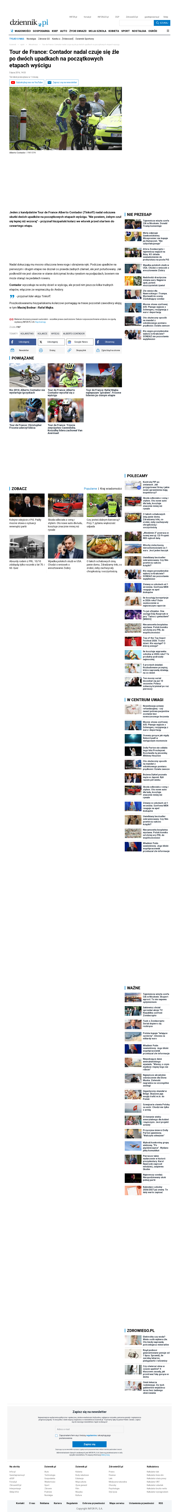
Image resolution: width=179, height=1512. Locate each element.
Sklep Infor (14, 1492)
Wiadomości (49, 1482)
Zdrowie (48, 1488)
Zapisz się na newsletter (65, 82)
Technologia (49, 1475)
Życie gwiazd (81, 1485)
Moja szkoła (81, 1482)
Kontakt (20, 1503)
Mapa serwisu (116, 1503)
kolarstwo (27, 333)
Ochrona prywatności (93, 1503)
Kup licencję (40, 322)
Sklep (165, 17)
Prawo (112, 1472)
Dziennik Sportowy (85, 38)
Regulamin (72, 1503)
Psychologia (114, 1488)
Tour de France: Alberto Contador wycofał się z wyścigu (61, 393)
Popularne (90, 488)
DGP (117, 17)
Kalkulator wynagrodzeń (157, 1492)
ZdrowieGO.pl (132, 17)
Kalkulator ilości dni (155, 1475)
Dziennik (12, 45)
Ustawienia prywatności (141, 1503)
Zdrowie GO (44, 38)
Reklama (44, 1503)
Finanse (112, 1475)
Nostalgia (31, 38)
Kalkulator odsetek (155, 1485)
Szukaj (164, 23)
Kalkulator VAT (153, 1482)
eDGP (12, 1478)
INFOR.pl (73, 17)
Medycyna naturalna (118, 1482)
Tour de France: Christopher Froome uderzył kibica (25, 426)
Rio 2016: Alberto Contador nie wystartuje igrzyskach (27, 391)
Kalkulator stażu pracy (156, 1478)
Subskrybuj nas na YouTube (29, 82)
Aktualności (33, 45)
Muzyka (79, 1492)
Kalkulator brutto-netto (157, 1488)
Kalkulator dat (153, 1472)
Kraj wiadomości (111, 488)
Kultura (79, 1495)
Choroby (112, 1485)
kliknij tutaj (105, 1455)
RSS (161, 1503)
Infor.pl (13, 1472)
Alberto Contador (74, 333)
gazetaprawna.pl (152, 17)
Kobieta (79, 1472)
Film (77, 1488)
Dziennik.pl (50, 1466)
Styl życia (113, 1492)
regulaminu (91, 1435)
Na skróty (15, 1466)
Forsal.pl (13, 1482)
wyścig (55, 333)
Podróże (48, 1492)
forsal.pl (87, 17)
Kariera (58, 1503)
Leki (110, 1478)
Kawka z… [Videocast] (62, 38)
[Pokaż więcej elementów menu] (167, 31)
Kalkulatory (153, 1466)
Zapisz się (89, 1444)
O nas (32, 1503)
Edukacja (79, 1478)
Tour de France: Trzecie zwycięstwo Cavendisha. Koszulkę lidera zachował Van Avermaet (65, 429)
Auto (46, 1472)
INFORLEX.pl (103, 17)
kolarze (42, 333)
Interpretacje (15, 1488)
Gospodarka (49, 1478)
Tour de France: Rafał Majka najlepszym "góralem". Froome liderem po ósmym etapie (103, 393)
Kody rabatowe (82, 1475)
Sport (46, 1485)
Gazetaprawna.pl (17, 1475)
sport (22, 45)
